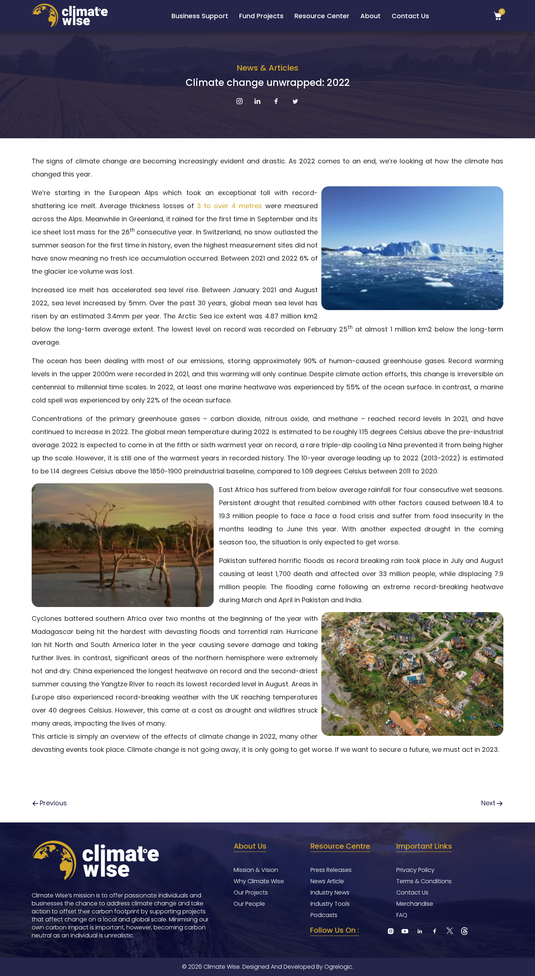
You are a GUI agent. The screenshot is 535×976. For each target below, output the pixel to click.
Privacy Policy (415, 870)
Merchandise (414, 904)
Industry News (329, 893)
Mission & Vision (256, 870)
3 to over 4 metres (229, 205)
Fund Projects (261, 15)
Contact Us (410, 15)
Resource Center (321, 15)
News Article (327, 881)
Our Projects (251, 893)
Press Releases (331, 870)
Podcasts (323, 915)
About (370, 15)
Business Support (199, 15)
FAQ (401, 915)
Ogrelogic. (338, 967)
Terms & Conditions (424, 881)
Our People (249, 904)
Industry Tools (330, 904)
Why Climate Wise (259, 881)
